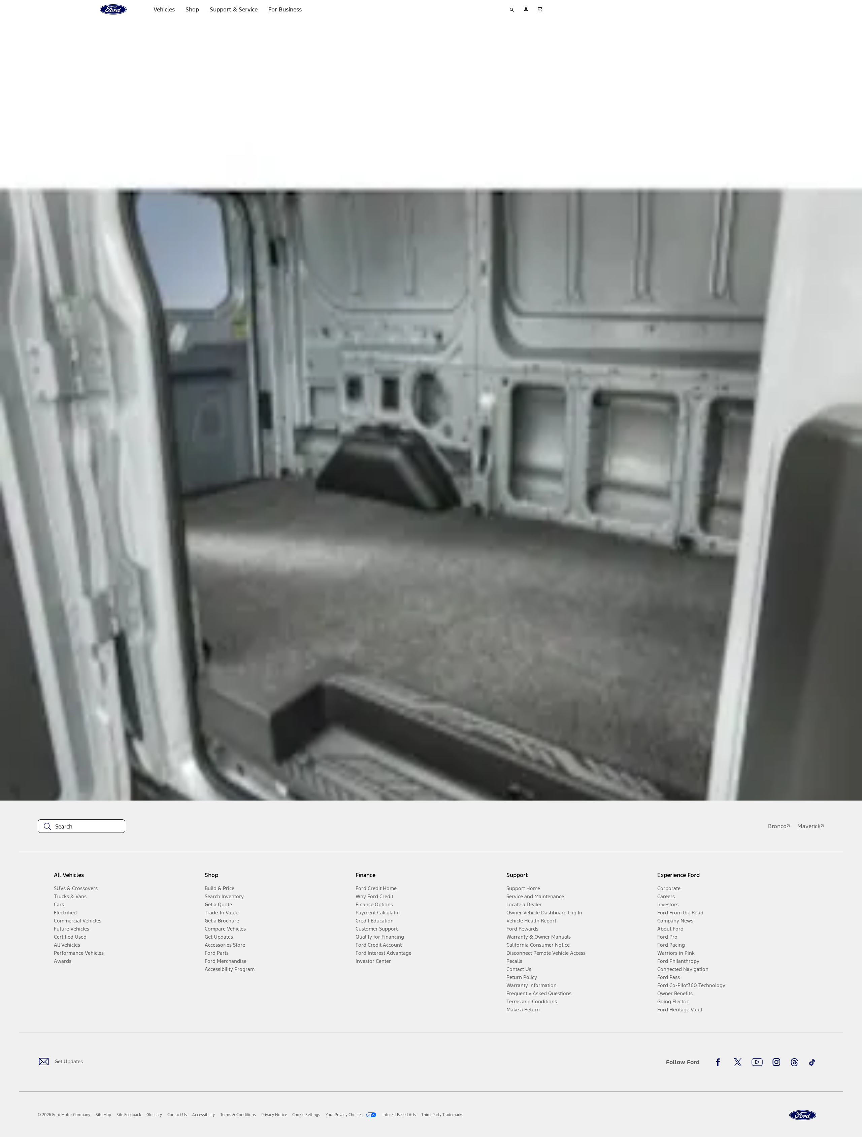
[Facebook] (720, 1062)
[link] (103, 1114)
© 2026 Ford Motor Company (64, 1114)
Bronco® (779, 826)
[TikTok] (812, 1062)
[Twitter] (738, 1062)
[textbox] (81, 826)
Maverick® (810, 826)
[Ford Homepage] (802, 1115)
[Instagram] (776, 1062)
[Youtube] (757, 1062)
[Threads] (794, 1062)
